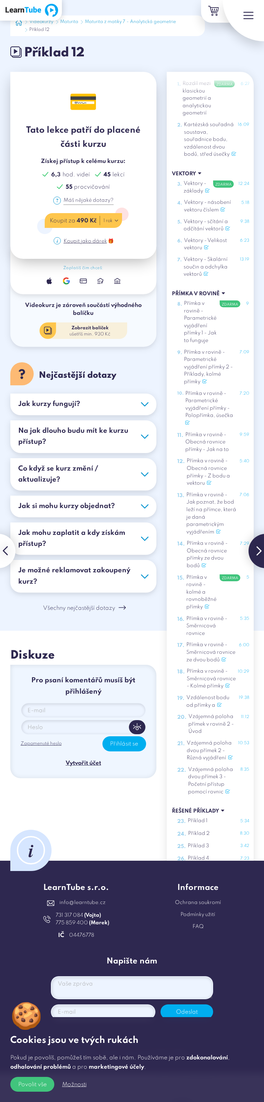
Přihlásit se (124, 744)
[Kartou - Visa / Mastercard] (83, 281)
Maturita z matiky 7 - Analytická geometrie (130, 22)
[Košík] (212, 11)
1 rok (107, 221)
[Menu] (243, 20)
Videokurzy (41, 22)
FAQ (198, 926)
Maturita (69, 22)
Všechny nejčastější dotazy (79, 608)
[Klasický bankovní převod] (117, 281)
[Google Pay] (66, 281)
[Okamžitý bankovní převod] (101, 281)
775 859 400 (82, 923)
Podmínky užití (197, 914)
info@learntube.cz (82, 902)
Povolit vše (32, 1085)
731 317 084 (78, 915)
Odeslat (187, 1012)
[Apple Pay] (49, 281)
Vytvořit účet (83, 763)
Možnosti (74, 1085)
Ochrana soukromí (198, 902)
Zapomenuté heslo (41, 743)
